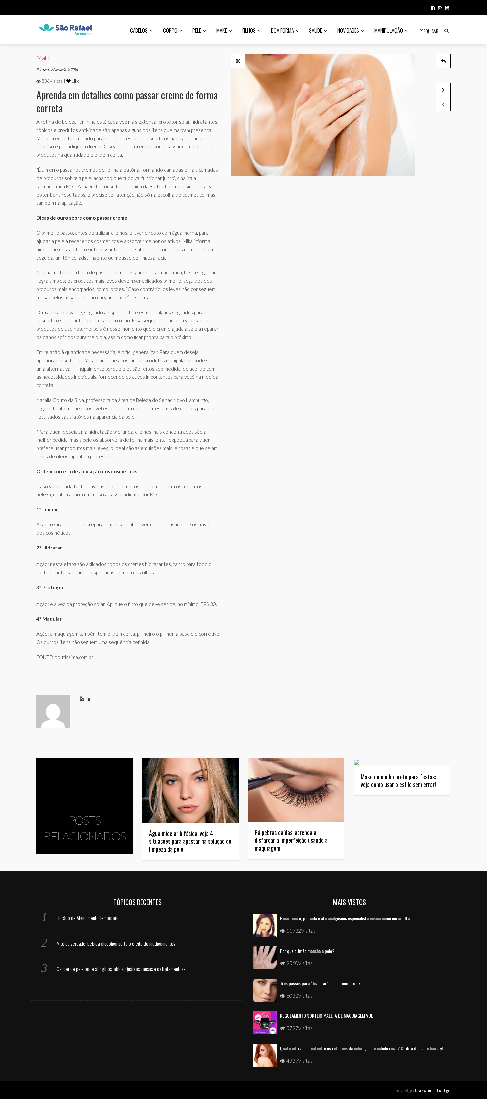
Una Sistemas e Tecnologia (433, 1090)
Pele (196, 30)
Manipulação (388, 30)
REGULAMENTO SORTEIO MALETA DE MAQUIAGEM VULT (327, 1015)
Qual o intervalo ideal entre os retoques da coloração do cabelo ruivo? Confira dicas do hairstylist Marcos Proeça (377, 1048)
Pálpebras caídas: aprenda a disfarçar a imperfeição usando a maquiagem (291, 840)
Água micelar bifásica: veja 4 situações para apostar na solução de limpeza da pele (190, 841)
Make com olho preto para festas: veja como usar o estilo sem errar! (398, 780)
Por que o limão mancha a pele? (307, 950)
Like (75, 81)
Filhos (249, 30)
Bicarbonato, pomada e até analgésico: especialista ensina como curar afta (345, 918)
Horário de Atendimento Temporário (88, 917)
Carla (47, 69)
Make (221, 30)
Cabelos (139, 30)
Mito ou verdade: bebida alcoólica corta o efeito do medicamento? (116, 943)
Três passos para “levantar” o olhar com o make (321, 983)
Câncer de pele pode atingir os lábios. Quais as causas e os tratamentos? (121, 968)
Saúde (315, 30)
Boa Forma (282, 30)
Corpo (170, 30)
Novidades (348, 30)
